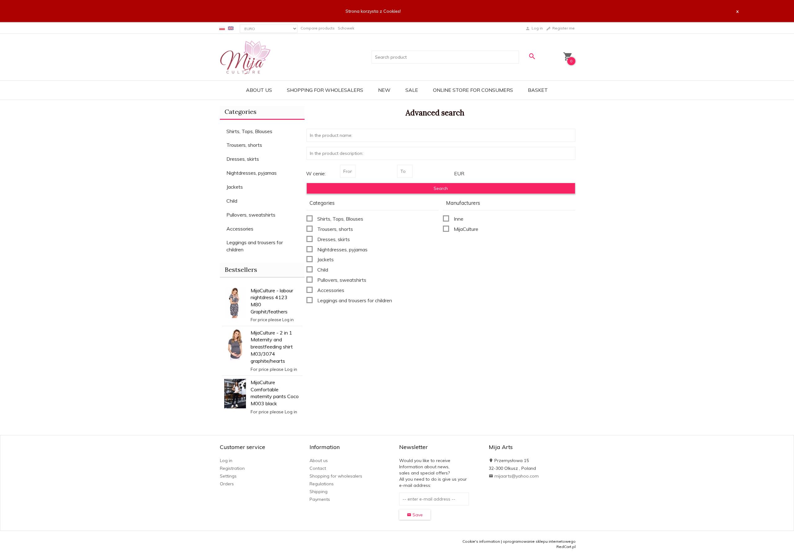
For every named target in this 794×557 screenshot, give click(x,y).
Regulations (322, 484)
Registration (232, 468)
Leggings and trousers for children (254, 246)
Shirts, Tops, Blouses (249, 131)
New (384, 90)
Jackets (234, 187)
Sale (411, 90)
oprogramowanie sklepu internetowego (539, 541)
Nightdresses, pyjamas (251, 173)
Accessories (239, 229)
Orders (227, 484)
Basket (538, 90)
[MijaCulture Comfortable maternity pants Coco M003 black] (235, 393)
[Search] (532, 56)
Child (231, 201)
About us (259, 90)
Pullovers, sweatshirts (250, 215)
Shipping (319, 491)
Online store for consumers (473, 90)
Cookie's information (481, 541)
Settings (228, 476)
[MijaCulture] (245, 57)
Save (417, 515)
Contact (318, 468)
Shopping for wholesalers (325, 90)
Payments (320, 499)
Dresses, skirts (242, 159)
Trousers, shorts (244, 145)
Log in (226, 460)
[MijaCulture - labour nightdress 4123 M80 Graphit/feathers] (235, 301)
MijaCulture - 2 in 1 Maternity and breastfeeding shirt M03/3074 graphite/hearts (272, 347)
